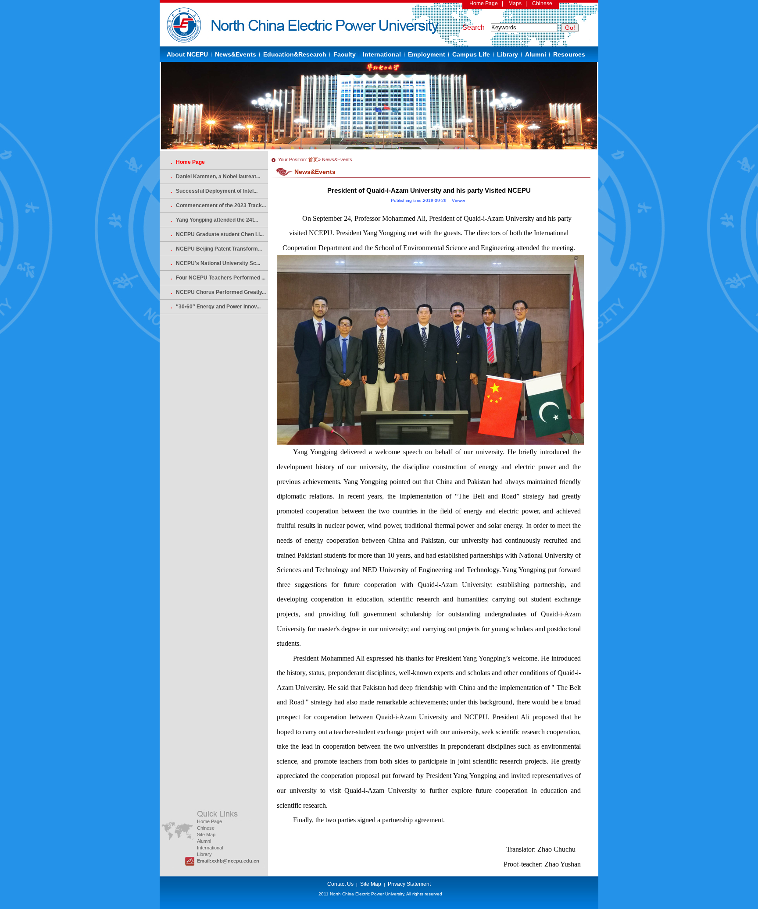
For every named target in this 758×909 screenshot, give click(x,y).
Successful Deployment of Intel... (214, 191)
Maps (515, 3)
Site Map (206, 834)
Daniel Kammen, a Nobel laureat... (215, 176)
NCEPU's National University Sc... (215, 263)
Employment (426, 54)
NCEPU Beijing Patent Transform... (216, 249)
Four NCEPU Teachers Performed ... (218, 278)
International (382, 54)
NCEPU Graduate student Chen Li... (217, 234)
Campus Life (471, 54)
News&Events (235, 54)
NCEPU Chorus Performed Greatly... (218, 292)
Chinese (542, 3)
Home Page (483, 3)
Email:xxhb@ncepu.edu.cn (228, 860)
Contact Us (340, 884)
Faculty (344, 54)
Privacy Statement (409, 884)
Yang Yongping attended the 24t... (214, 220)
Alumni (535, 54)
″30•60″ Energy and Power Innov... (216, 307)
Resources (569, 54)
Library (507, 54)
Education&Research (294, 54)
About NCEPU (187, 54)
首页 (313, 159)
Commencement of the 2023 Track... (218, 205)
